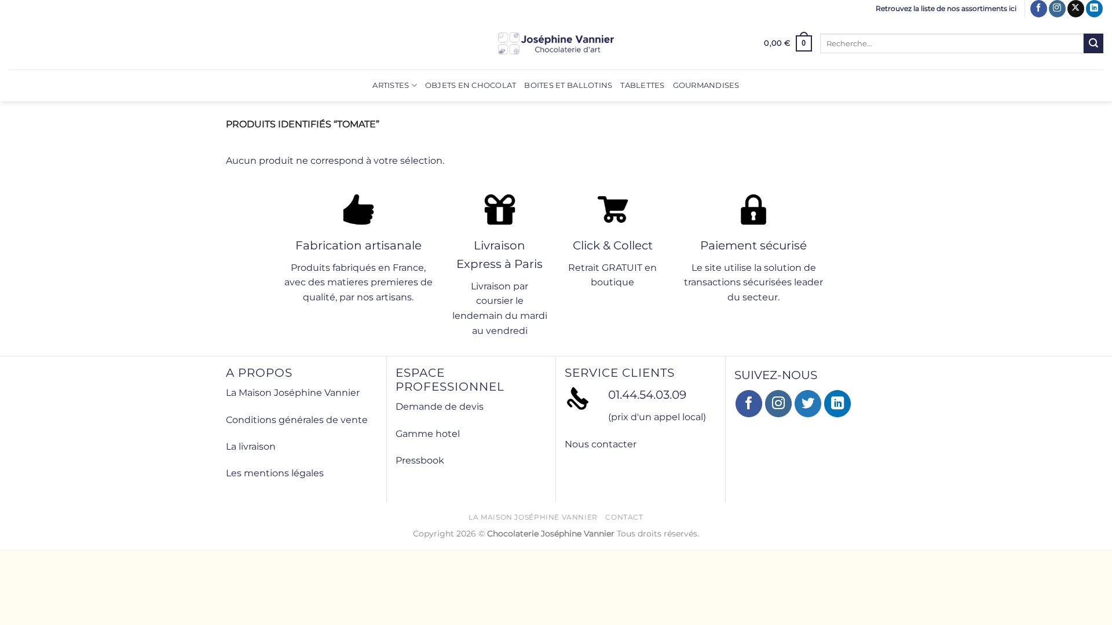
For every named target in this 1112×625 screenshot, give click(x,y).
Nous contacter (601, 444)
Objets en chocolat (471, 85)
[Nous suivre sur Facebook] (1038, 8)
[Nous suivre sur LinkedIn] (1094, 8)
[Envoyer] (1093, 43)
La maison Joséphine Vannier (533, 517)
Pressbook (420, 460)
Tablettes (642, 85)
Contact (624, 517)
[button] (788, 43)
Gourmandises (706, 85)
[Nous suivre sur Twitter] (808, 403)
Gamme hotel (428, 433)
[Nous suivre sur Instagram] (1057, 8)
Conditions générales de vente (297, 419)
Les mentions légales (275, 473)
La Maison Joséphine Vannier (293, 392)
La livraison (251, 446)
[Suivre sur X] (1075, 8)
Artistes (390, 85)
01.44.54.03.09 (647, 395)
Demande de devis (440, 406)
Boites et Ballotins (568, 85)
